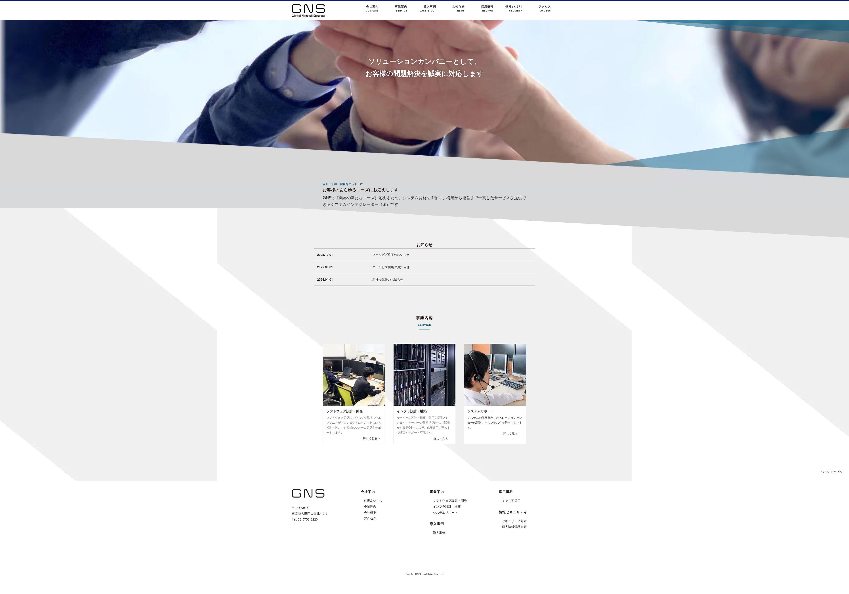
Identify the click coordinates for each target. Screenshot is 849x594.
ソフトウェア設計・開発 (450, 500)
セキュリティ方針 (514, 521)
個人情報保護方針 (514, 526)
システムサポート (445, 512)
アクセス (370, 518)
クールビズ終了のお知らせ (390, 254)
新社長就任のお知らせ (387, 279)
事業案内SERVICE (401, 8)
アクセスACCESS (545, 8)
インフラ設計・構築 (447, 506)
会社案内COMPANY (372, 8)
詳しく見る (370, 438)
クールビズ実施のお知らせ (390, 267)
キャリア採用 (511, 500)
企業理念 (370, 506)
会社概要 (370, 512)
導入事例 (439, 532)
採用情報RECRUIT (487, 8)
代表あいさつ (373, 500)
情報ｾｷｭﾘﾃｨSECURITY (513, 8)
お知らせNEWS (458, 8)
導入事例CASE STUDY (428, 8)
